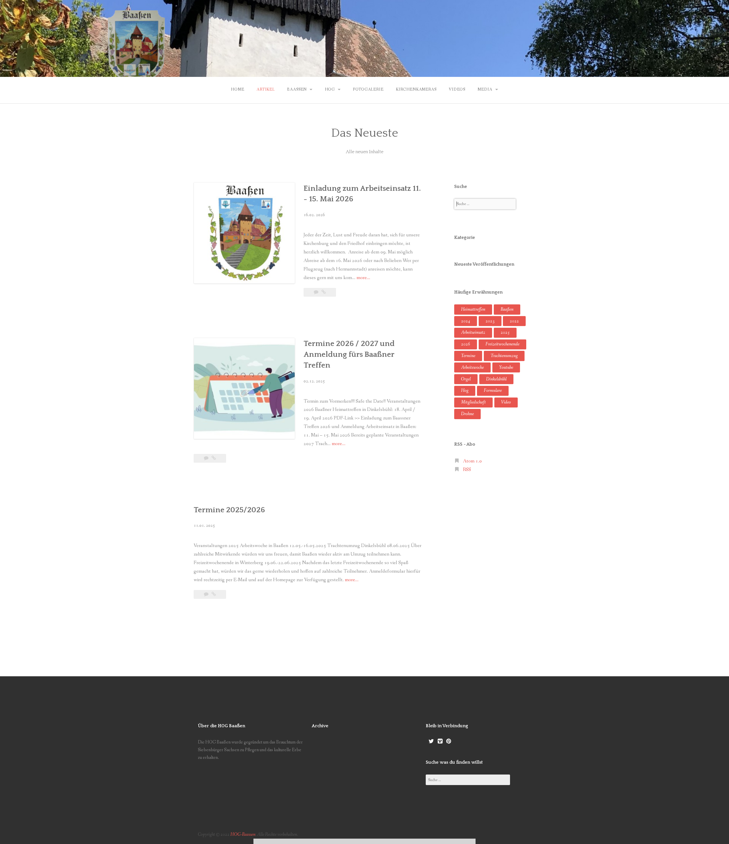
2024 (465, 321)
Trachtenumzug (504, 356)
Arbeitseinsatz (473, 332)
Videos (457, 89)
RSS (467, 469)
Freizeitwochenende (502, 344)
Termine (468, 356)
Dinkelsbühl (496, 379)
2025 (505, 332)
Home (237, 89)
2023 (490, 321)
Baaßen (507, 309)
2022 (514, 321)
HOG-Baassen (242, 834)
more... (363, 277)
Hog (330, 89)
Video (506, 402)
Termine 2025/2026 (229, 510)
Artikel (266, 89)
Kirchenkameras (416, 89)
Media (485, 89)
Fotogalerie (368, 89)
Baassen (297, 89)
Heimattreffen (473, 309)
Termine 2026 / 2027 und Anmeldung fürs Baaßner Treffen (349, 354)
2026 (465, 344)
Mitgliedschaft (473, 402)
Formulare (493, 391)
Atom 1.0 (472, 461)
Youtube (506, 367)
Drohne (467, 414)
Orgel (466, 379)
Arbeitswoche (472, 367)
